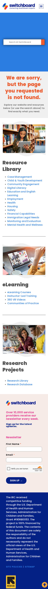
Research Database (19, 384)
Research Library (17, 380)
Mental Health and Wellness (25, 225)
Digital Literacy (16, 188)
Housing (12, 206)
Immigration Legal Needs (23, 217)
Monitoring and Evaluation (24, 221)
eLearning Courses (19, 292)
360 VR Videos (16, 299)
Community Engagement (23, 184)
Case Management (19, 177)
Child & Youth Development (24, 180)
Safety (11, 210)
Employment (15, 199)
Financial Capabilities (21, 213)
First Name (13, 444)
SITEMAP (30, 566)
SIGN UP (15, 480)
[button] (41, 6)
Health (11, 202)
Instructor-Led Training (22, 296)
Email (10, 455)
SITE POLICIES (14, 566)
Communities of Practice (23, 303)
